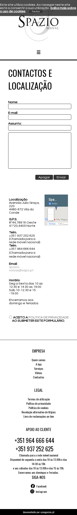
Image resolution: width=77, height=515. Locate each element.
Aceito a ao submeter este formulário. (40, 319)
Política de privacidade (38, 403)
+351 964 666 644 (34, 440)
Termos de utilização (39, 399)
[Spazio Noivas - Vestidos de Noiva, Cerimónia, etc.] (38, 40)
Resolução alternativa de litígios (39, 412)
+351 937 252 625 (34, 449)
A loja (38, 364)
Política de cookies (38, 408)
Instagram (41, 491)
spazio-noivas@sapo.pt (21, 268)
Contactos (38, 377)
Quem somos (38, 360)
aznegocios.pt (47, 512)
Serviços (38, 368)
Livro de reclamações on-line (38, 416)
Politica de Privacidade (49, 317)
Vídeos (38, 373)
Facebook (41, 486)
